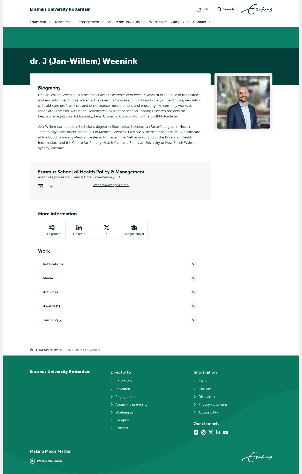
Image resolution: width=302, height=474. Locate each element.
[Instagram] (203, 432)
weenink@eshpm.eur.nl (111, 185)
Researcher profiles (51, 349)
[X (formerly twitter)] (210, 432)
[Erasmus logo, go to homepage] (256, 9)
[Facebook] (196, 432)
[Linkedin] (218, 432)
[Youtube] (225, 432)
